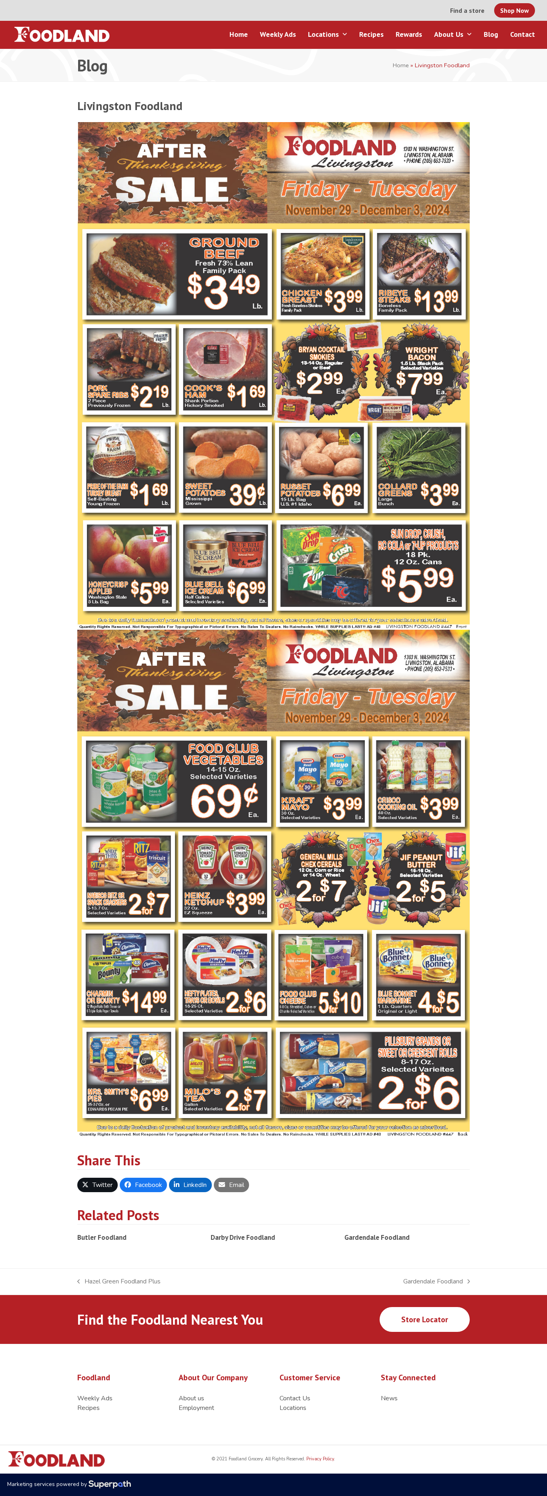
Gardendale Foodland (377, 1237)
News (389, 1398)
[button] (97, 1185)
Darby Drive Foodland (243, 1237)
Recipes (88, 1408)
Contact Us (295, 1398)
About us (191, 1398)
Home (401, 65)
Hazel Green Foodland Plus (119, 1281)
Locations (293, 1408)
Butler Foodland (102, 1237)
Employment (196, 1408)
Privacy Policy (319, 1459)
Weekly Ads (95, 1398)
